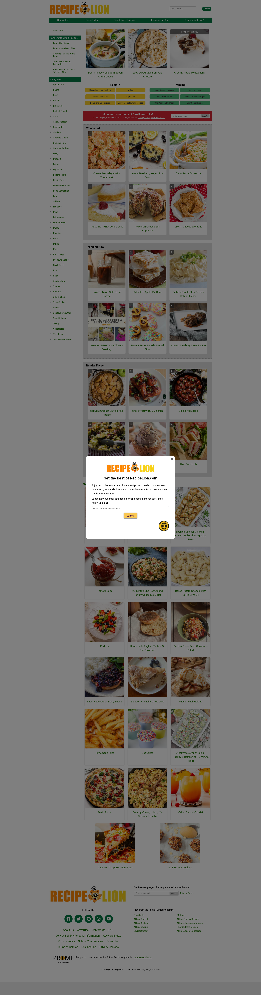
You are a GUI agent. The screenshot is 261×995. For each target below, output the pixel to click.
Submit (130, 515)
